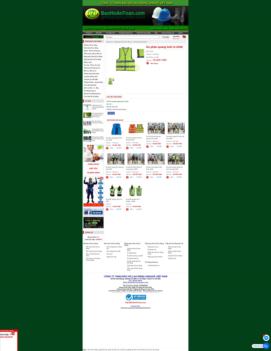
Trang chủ (89, 33)
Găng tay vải (152, 249)
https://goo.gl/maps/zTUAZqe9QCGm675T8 (135, 308)
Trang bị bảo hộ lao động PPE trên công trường (98, 130)
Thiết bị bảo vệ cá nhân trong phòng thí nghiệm (98, 107)
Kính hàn (110, 254)
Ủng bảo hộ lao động (175, 255)
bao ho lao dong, (153, 349)
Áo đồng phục (131, 253)
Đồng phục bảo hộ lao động (122, 42)
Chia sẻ (111, 113)
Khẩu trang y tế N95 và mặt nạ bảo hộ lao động (98, 138)
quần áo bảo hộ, (113, 349)
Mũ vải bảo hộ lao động (94, 251)
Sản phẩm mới (110, 33)
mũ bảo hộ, (123, 349)
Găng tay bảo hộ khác (155, 257)
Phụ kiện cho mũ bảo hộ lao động (93, 259)
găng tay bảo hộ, (133, 349)
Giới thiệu (99, 33)
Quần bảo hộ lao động (134, 265)
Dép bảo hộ (172, 258)
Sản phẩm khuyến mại (125, 33)
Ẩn (18, 330)
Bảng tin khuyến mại (168, 33)
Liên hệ (180, 33)
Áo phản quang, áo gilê (140, 42)
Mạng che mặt (111, 257)
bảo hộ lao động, (93, 349)
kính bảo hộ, (143, 349)
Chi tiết (118, 148)
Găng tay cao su (153, 247)
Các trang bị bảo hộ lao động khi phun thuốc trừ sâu (97, 115)
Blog (156, 33)
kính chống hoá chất (113, 251)
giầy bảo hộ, (103, 349)
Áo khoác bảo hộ (132, 258)
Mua (111, 148)
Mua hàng (154, 63)
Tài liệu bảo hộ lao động (144, 33)
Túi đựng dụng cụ (153, 265)
